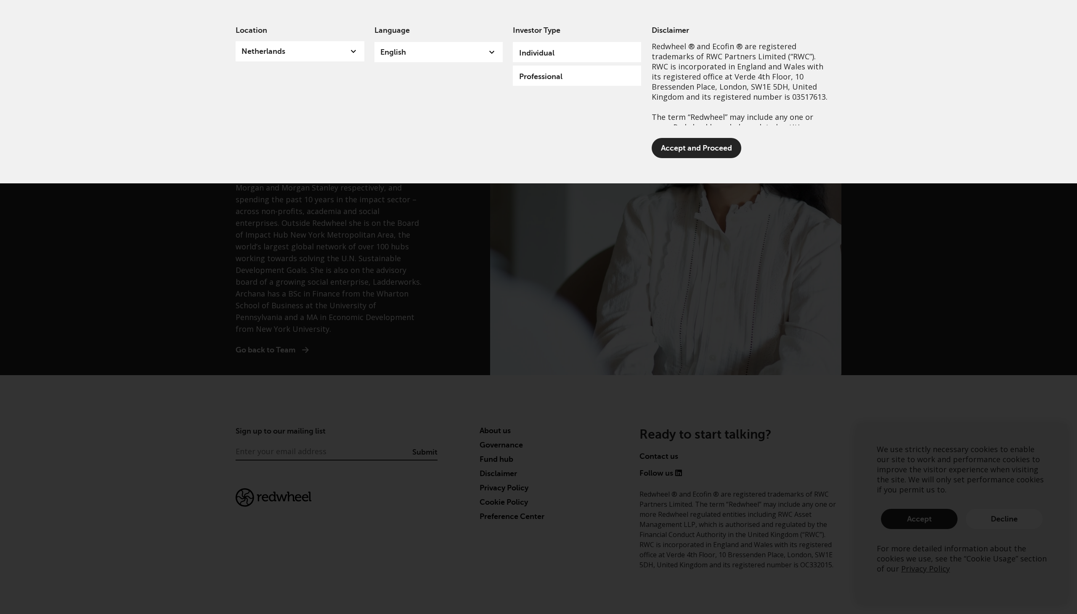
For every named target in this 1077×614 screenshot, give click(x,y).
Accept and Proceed (696, 148)
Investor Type (536, 30)
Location (251, 30)
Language (392, 30)
